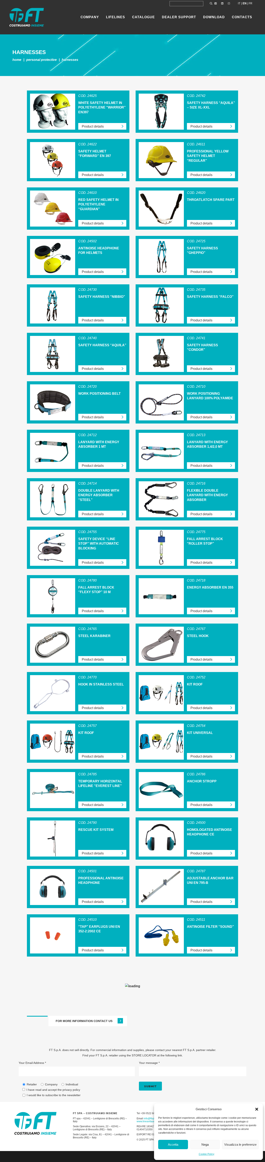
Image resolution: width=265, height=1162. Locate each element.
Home (16, 60)
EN (244, 3)
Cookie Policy (206, 1154)
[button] (257, 1109)
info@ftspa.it (151, 1118)
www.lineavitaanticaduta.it (151, 1121)
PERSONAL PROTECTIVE (41, 60)
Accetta (173, 1144)
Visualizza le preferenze (240, 1144)
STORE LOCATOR (144, 1055)
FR (250, 3)
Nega (205, 1144)
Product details (93, 126)
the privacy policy (69, 1089)
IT (239, 3)
